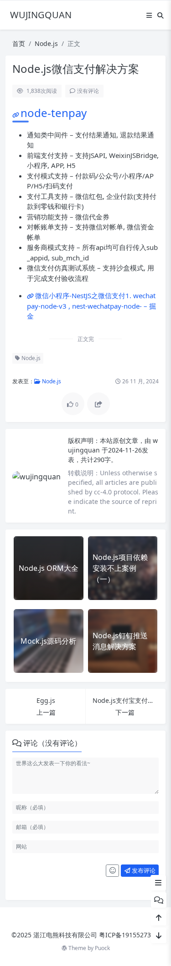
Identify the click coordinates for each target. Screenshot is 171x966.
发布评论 (142, 870)
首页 (18, 43)
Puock (102, 948)
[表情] (112, 870)
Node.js (46, 43)
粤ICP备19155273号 (128, 934)
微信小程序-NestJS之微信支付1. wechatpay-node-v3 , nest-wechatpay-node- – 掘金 (91, 305)
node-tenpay (54, 112)
